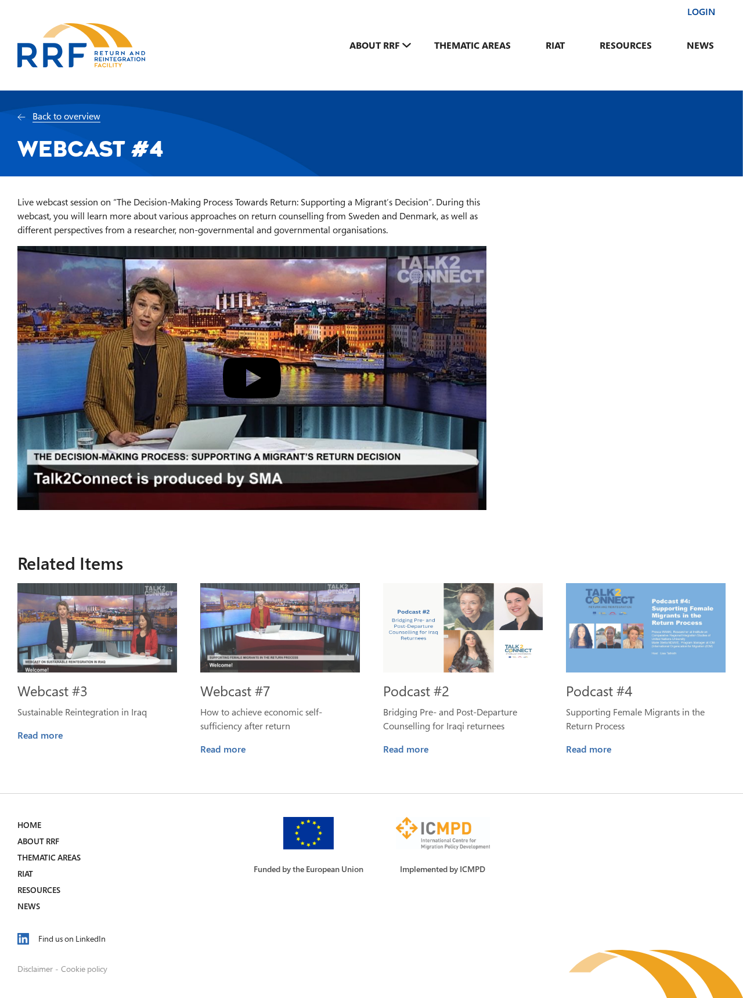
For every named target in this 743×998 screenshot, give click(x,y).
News (700, 45)
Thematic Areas (472, 45)
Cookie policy (84, 968)
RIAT (555, 45)
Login (701, 11)
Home (29, 824)
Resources (626, 45)
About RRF (374, 45)
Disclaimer (35, 968)
